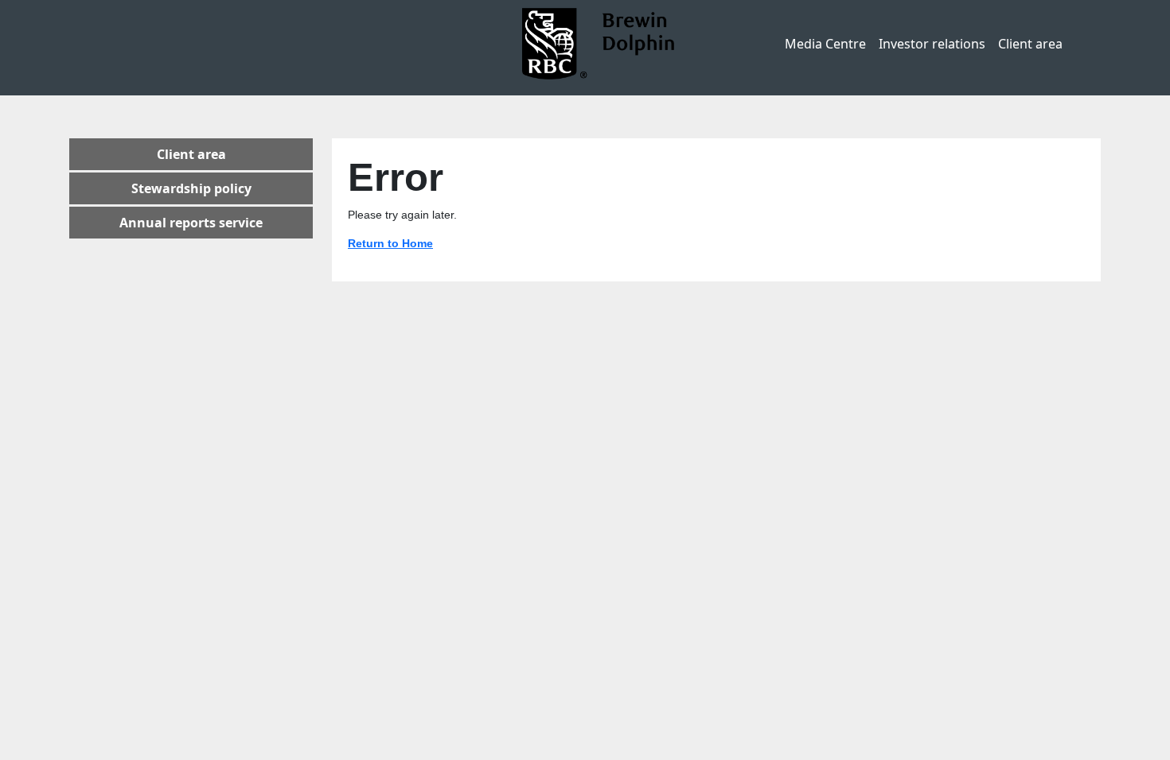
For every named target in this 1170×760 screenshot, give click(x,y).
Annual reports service (191, 222)
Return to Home (390, 244)
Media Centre (825, 43)
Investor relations (932, 43)
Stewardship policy (191, 188)
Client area (1030, 43)
